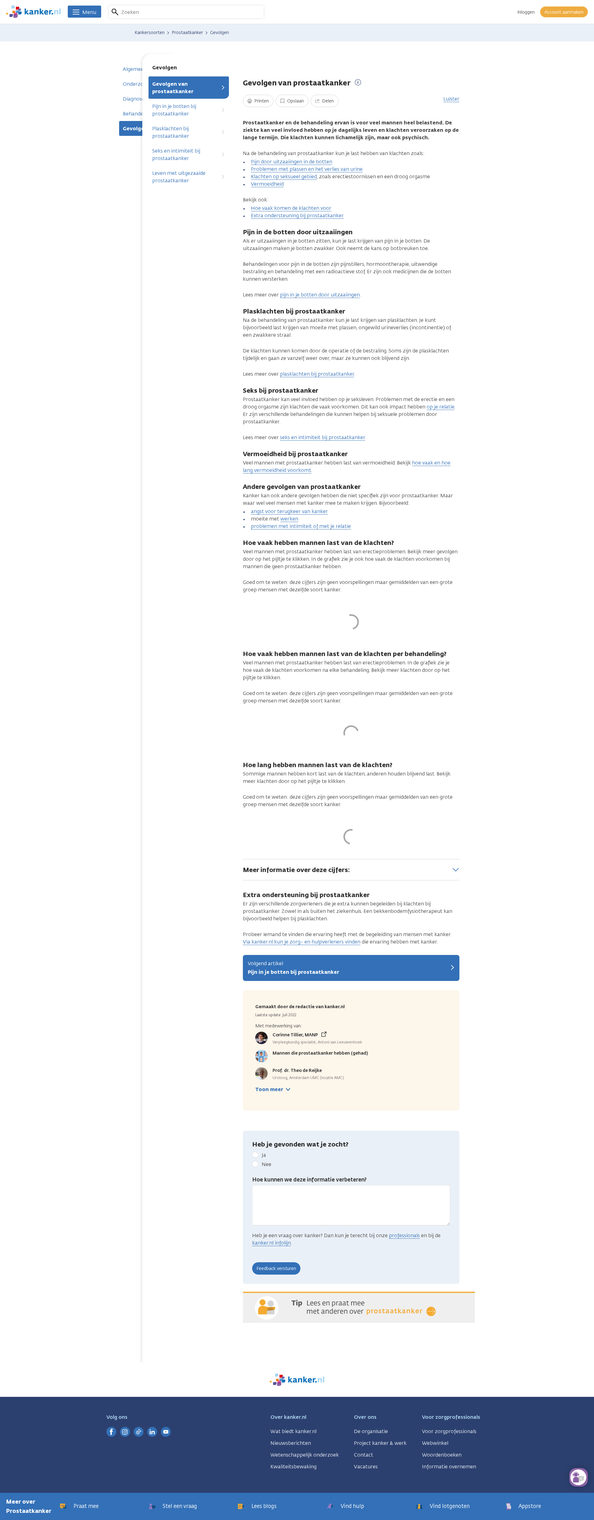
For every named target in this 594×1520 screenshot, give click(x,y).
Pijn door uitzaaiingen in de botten (291, 161)
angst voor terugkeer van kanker (289, 511)
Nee (266, 1164)
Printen (261, 101)
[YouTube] (166, 1432)
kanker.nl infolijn (271, 1243)
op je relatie (440, 407)
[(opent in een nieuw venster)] (111, 1432)
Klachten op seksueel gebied (284, 176)
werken (289, 519)
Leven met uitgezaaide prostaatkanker (178, 177)
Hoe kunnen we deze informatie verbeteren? (309, 1179)
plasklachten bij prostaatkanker (317, 374)
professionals (404, 1235)
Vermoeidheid (267, 184)
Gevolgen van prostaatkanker (172, 88)
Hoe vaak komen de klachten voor (291, 208)
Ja (264, 1155)
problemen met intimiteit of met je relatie (301, 526)
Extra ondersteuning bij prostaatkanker (297, 215)
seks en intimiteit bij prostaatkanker (322, 437)
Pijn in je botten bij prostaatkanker (174, 110)
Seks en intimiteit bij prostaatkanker (176, 155)
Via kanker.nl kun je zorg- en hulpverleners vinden (301, 942)
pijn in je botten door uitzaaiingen (320, 294)
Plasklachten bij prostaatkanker (170, 132)
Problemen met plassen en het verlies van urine (307, 169)
